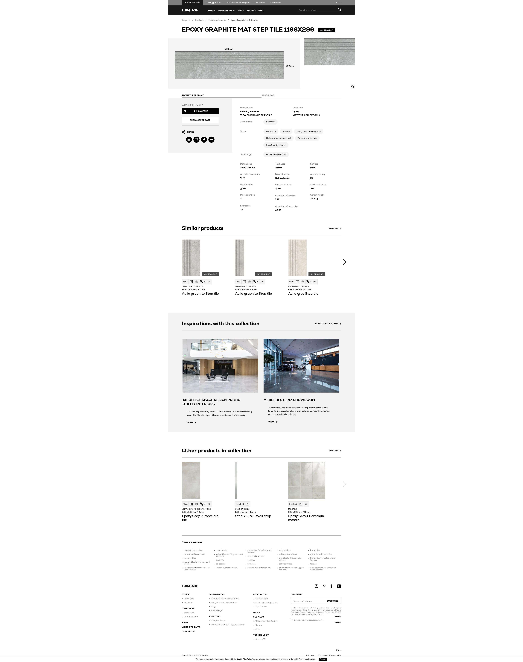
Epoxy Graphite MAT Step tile (244, 20)
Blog (213, 606)
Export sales (261, 606)
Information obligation (316, 655)
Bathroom (271, 131)
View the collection (305, 115)
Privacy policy (335, 655)
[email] (189, 140)
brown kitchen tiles (255, 556)
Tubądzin (186, 20)
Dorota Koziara (191, 617)
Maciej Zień (189, 613)
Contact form (262, 599)
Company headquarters (267, 603)
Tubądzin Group (218, 621)
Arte (258, 629)
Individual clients (192, 3)
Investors (260, 3)
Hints (241, 10)
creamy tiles (190, 558)
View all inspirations (326, 324)
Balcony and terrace (307, 138)
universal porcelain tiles (226, 568)
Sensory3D (260, 639)
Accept (323, 659)
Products (199, 20)
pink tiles (251, 564)
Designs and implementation (224, 603)
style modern (285, 550)
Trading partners (213, 3)
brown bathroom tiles (194, 554)
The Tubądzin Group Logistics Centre (227, 625)
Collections (189, 599)
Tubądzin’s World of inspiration (225, 599)
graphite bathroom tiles (321, 554)
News (256, 612)
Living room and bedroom (309, 131)
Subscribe (332, 601)
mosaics (251, 560)
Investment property (276, 145)
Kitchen (286, 131)
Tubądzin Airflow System (267, 621)
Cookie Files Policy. (244, 659)
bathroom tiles (285, 564)
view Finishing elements (255, 115)
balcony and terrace (288, 554)
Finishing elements (217, 20)
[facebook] (204, 140)
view (190, 423)
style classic (221, 550)
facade (313, 564)
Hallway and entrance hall (278, 138)
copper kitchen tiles (193, 550)
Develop (338, 616)
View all (334, 228)
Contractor (275, 3)
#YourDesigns (217, 610)
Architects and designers (238, 3)
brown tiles (315, 550)
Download (189, 632)
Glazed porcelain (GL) (276, 154)
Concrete (270, 122)
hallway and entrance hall (259, 568)
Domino (259, 625)
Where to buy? (255, 10)
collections (220, 564)
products (220, 560)
